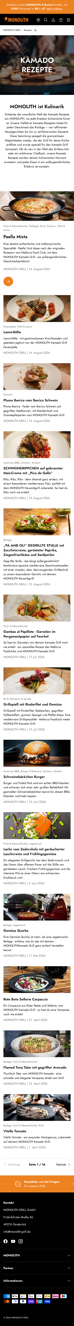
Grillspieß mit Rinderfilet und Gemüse (32, 704)
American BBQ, (12, 463)
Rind (41, 1125)
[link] (14, 1164)
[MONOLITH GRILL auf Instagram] (20, 1241)
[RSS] (35, 30)
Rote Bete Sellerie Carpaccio (25, 999)
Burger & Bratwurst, (32, 771)
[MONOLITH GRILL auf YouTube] (13, 1241)
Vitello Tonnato (14, 1131)
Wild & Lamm (24, 326)
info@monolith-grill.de (16, 1232)
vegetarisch (35, 844)
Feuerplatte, (10, 326)
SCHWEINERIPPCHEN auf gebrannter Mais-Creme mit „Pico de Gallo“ (33, 470)
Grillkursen (36, 11)
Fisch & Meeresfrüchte (15, 626)
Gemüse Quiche (15, 930)
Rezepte (28, 30)
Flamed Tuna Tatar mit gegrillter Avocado (34, 1067)
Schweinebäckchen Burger (24, 776)
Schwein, (52, 226)
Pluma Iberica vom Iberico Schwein (30, 400)
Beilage (7, 540)
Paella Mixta (15, 237)
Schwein (8, 394)
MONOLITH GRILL (12, 30)
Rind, (43, 226)
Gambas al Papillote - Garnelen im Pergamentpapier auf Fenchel (29, 634)
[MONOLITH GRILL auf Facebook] (5, 1241)
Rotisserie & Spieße (20, 699)
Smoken (36, 463)
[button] (61, 20)
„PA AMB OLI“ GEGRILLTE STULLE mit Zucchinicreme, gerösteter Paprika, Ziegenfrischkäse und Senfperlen (33, 550)
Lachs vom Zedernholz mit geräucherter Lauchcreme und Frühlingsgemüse (34, 851)
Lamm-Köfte (12, 332)
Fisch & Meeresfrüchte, (16, 226)
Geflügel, (34, 226)
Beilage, (8, 925)
